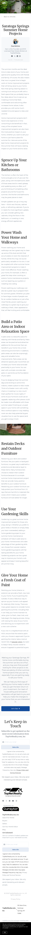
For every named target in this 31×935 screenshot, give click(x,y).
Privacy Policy (15, 899)
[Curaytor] (10, 810)
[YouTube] (13, 801)
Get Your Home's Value (10, 826)
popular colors (17, 642)
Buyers (4, 820)
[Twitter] (6, 801)
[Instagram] (16, 801)
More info (11, 928)
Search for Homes (8, 817)
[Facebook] (3, 801)
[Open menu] (29, 3)
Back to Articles (9, 17)
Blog (4, 829)
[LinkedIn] (9, 801)
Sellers (4, 823)
